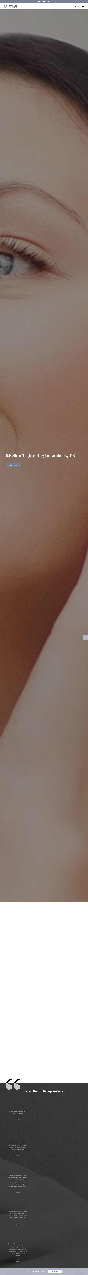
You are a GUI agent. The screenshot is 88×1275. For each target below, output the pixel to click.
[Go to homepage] (38, 6)
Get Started (14, 465)
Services (11, 451)
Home (7, 451)
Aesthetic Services (19, 451)
